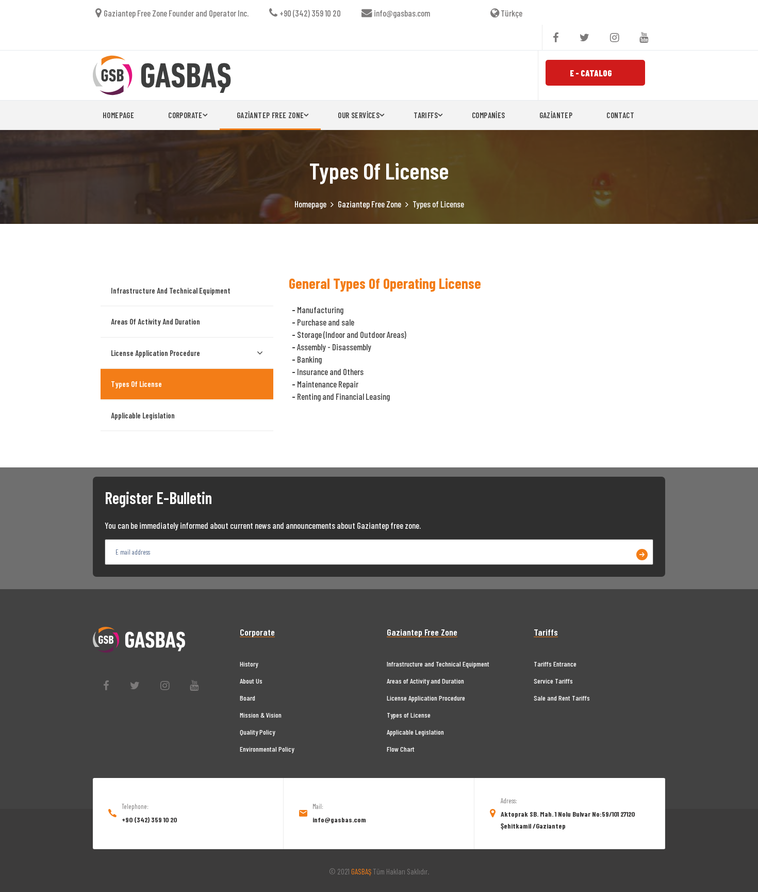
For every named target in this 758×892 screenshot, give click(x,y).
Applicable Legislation (143, 415)
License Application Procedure (155, 353)
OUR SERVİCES (359, 115)
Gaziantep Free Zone (369, 204)
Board (247, 697)
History (249, 663)
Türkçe (510, 13)
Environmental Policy (267, 748)
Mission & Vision (261, 714)
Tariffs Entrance (555, 663)
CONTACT (620, 115)
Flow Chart (401, 748)
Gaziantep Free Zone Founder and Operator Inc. (176, 13)
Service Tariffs (553, 680)
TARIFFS (426, 115)
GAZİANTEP (556, 115)
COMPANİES (488, 115)
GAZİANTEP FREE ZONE (270, 115)
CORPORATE (185, 115)
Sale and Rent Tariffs (562, 697)
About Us (251, 680)
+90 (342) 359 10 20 (310, 13)
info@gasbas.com (402, 13)
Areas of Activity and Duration (155, 321)
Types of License (136, 383)
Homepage (310, 204)
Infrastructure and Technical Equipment (170, 290)
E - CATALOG (591, 73)
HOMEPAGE (118, 115)
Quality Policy (257, 731)
